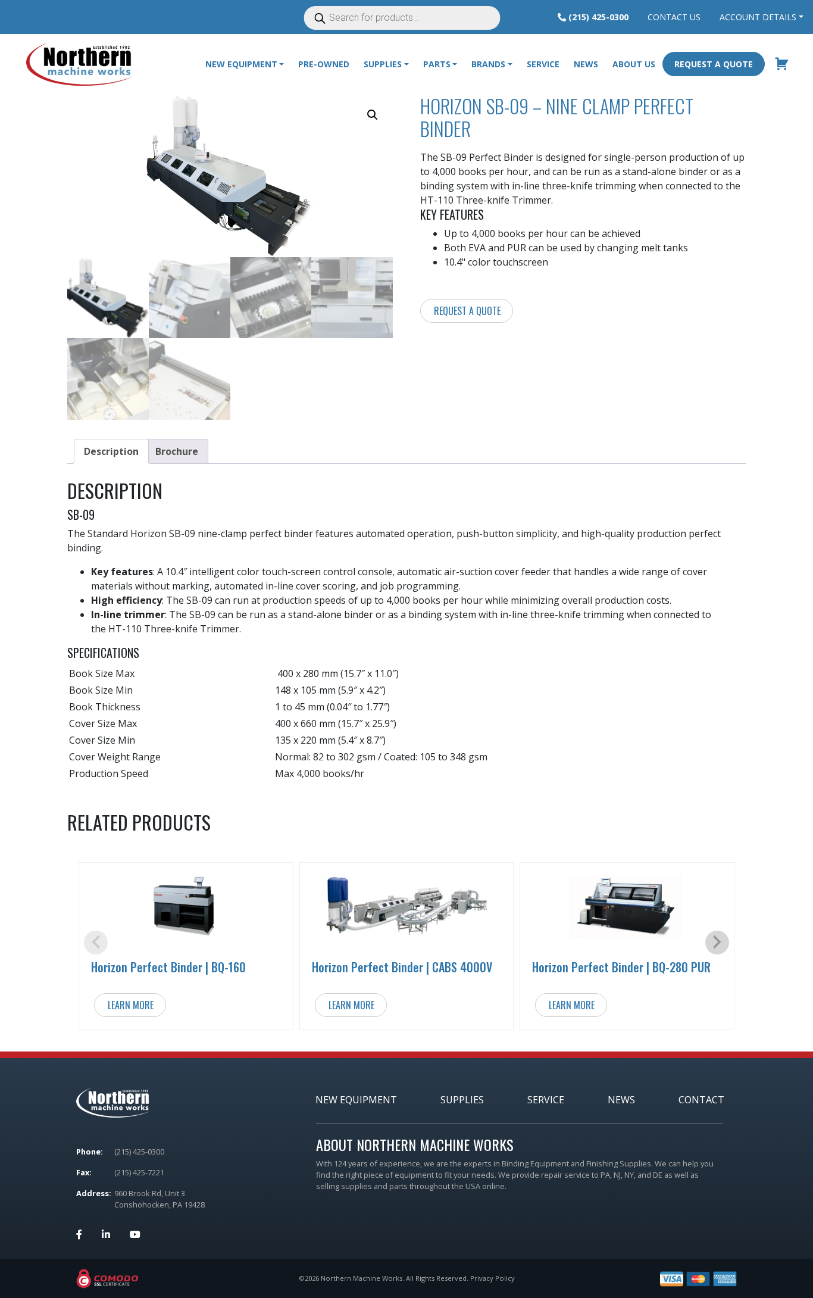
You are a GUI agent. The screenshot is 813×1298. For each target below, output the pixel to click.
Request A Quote (713, 64)
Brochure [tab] (176, 451)
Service (543, 64)
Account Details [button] (758, 17)
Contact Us (674, 17)
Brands (488, 64)
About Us (633, 64)
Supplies (462, 1099)
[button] (372, 115)
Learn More (131, 1005)
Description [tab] (111, 451)
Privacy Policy (492, 1278)
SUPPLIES (383, 64)
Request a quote (467, 311)
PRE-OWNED (323, 64)
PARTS (437, 64)
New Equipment (241, 64)
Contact (701, 1099)
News (586, 64)
